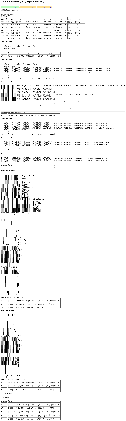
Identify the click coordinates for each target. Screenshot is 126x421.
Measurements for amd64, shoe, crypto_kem (10, 7)
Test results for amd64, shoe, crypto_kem (27, 7)
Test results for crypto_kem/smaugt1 (44, 7)
